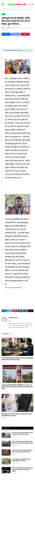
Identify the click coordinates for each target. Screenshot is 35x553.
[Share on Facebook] (6, 34)
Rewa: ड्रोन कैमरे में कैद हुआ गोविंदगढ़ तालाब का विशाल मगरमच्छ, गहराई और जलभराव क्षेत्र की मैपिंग (22, 442)
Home (3, 9)
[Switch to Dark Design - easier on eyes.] (30, 4)
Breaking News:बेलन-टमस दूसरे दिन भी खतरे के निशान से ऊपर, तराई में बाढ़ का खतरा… (22, 433)
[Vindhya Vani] (17, 4)
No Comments (27, 28)
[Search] (32, 4)
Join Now (29, 50)
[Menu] (3, 4)
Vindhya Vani (9, 28)
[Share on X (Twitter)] (15, 34)
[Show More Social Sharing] (31, 34)
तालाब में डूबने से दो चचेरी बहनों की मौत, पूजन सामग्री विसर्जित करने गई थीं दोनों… (21, 460)
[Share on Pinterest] (25, 34)
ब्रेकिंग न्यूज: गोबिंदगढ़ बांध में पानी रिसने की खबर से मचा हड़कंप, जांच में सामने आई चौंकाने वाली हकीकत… (22, 469)
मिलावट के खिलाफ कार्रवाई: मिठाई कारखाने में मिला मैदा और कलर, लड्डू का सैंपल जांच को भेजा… (22, 451)
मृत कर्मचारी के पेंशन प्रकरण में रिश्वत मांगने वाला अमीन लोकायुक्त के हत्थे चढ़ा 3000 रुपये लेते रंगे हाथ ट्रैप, (17, 359)
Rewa (3, 14)
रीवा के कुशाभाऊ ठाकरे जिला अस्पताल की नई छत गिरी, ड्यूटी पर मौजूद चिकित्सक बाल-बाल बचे (17, 415)
